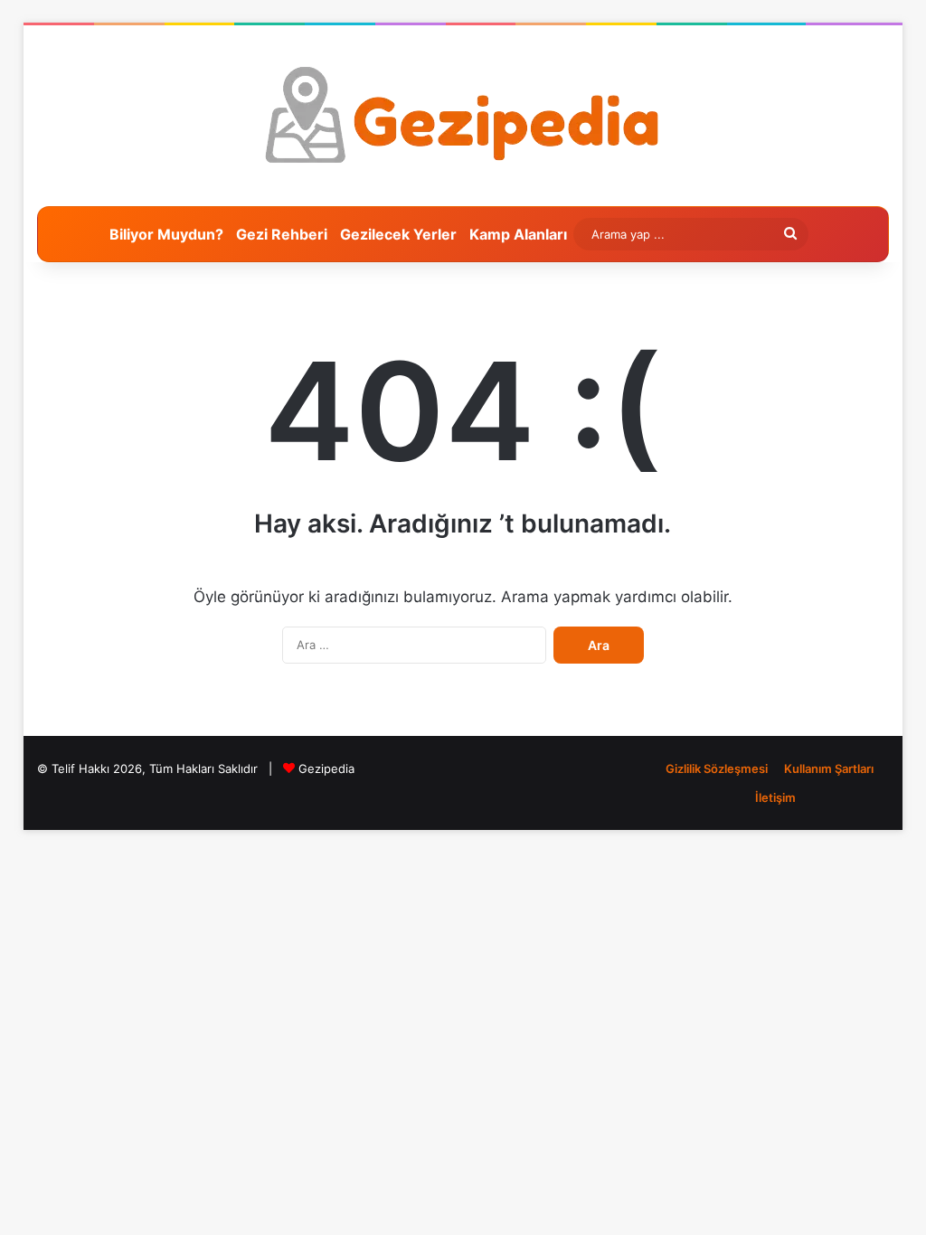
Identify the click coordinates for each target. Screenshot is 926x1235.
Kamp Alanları (518, 234)
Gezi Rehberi (281, 234)
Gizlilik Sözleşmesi (717, 768)
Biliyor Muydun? (166, 234)
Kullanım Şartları (829, 768)
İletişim (775, 797)
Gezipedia (326, 768)
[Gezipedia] (462, 115)
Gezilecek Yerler (398, 234)
